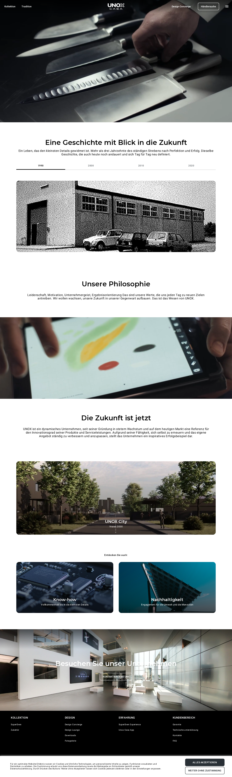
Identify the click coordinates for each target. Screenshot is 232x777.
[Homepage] (116, 6)
